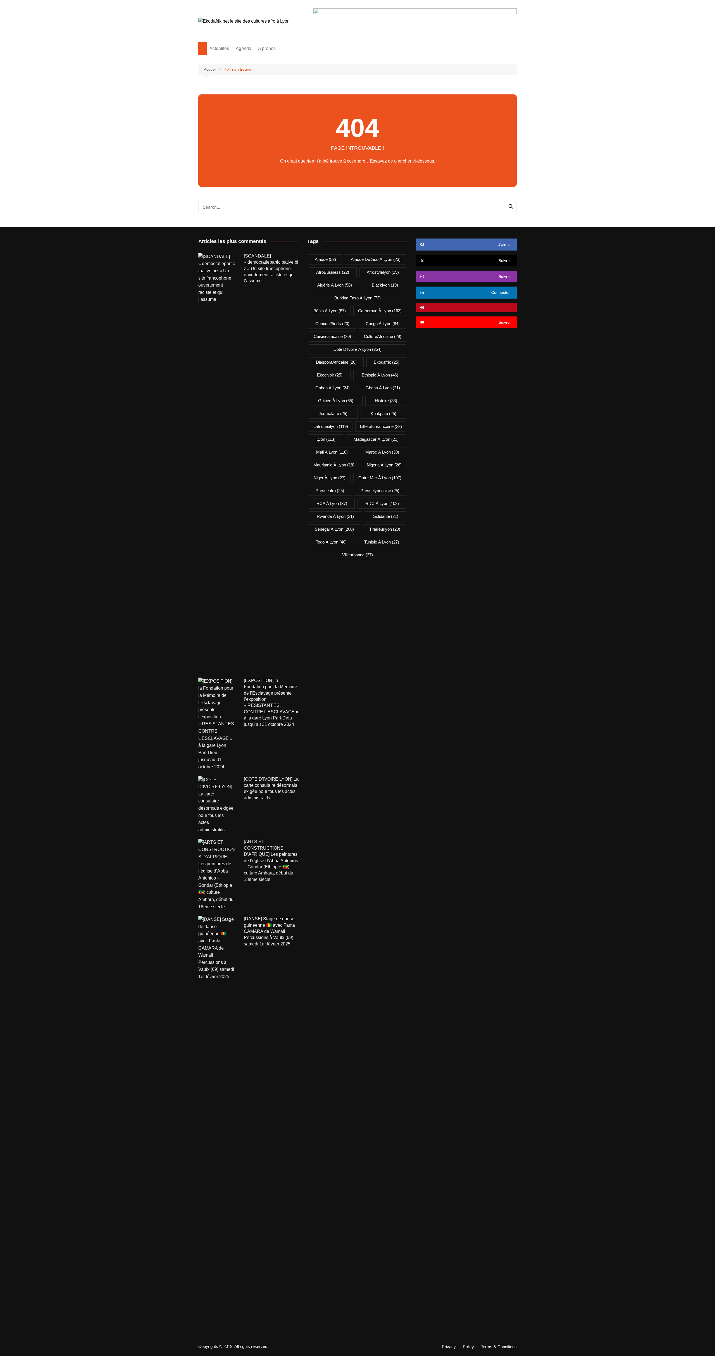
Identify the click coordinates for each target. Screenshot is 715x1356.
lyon (325, 439)
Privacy (449, 1347)
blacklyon (385, 285)
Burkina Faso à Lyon (357, 297)
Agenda (243, 48)
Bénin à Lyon (329, 310)
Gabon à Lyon (332, 387)
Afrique (325, 259)
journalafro (333, 413)
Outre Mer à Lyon (379, 477)
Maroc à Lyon (382, 452)
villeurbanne (357, 554)
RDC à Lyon (382, 503)
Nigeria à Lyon (384, 465)
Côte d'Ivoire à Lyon (357, 349)
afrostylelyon (383, 272)
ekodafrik (386, 362)
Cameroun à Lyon (380, 310)
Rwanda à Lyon (335, 516)
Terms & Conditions (499, 1347)
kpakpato (383, 413)
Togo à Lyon (331, 542)
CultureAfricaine (382, 336)
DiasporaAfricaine (336, 362)
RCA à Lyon (331, 503)
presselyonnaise (380, 490)
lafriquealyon (330, 426)
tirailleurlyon (384, 529)
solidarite (385, 516)
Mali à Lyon (332, 452)
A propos (267, 48)
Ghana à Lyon (383, 387)
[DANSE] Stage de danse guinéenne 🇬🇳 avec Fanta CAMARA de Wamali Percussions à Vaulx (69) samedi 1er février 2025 (269, 931)
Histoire (386, 400)
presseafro (330, 490)
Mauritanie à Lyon (333, 465)
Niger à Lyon (329, 477)
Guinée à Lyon (335, 400)
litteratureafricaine (381, 426)
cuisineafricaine (332, 336)
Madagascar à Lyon (376, 439)
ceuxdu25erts (332, 323)
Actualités (219, 48)
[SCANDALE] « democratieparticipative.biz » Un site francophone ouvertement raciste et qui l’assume (271, 268)
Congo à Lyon (383, 323)
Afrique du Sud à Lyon (376, 259)
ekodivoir (329, 375)
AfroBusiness (332, 272)
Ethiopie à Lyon (380, 375)
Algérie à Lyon (334, 285)
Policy (468, 1347)
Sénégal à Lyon (334, 529)
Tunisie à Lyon (381, 542)
